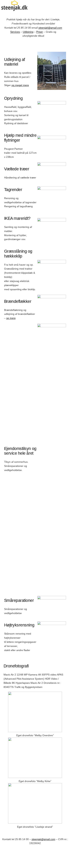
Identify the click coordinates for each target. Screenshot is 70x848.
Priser (39, 31)
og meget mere (20, 85)
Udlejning (28, 31)
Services (15, 31)
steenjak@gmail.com (50, 27)
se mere (11, 318)
